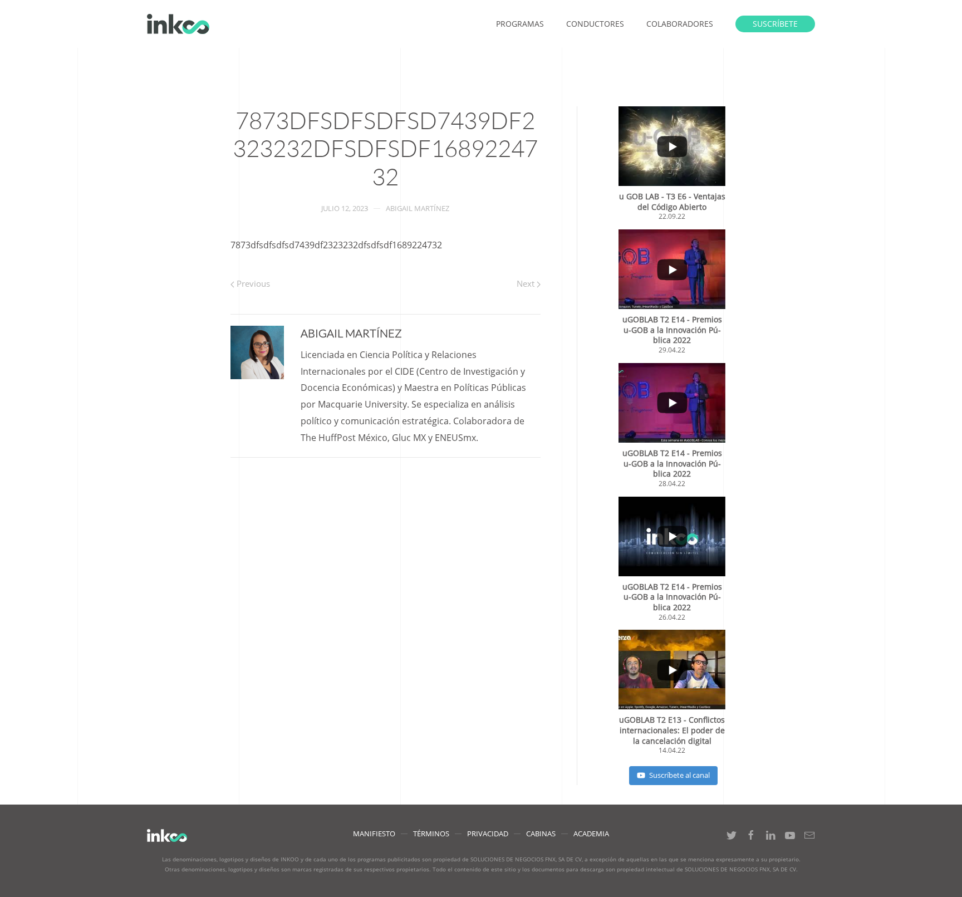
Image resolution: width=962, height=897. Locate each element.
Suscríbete (775, 23)
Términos (431, 834)
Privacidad (487, 834)
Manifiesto (374, 834)
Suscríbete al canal (679, 775)
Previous (252, 283)
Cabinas (541, 834)
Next (527, 283)
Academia (591, 834)
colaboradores (679, 23)
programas (520, 23)
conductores (595, 23)
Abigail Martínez (417, 208)
